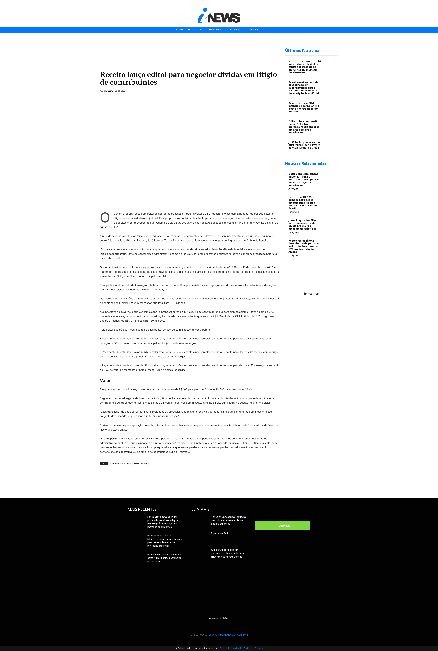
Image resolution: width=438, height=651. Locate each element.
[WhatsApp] (268, 90)
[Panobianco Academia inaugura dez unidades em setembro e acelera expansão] (199, 521)
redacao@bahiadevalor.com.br (226, 634)
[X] (424, 4)
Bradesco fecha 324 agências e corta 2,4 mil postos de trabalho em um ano (303, 107)
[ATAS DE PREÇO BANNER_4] (162, 46)
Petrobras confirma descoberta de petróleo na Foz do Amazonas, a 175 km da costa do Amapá (304, 246)
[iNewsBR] (311, 279)
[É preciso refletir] (199, 538)
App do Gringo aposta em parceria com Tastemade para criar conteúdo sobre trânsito (227, 553)
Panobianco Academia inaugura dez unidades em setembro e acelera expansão (228, 520)
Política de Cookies (253, 648)
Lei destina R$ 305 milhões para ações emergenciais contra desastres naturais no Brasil (302, 202)
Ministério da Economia (120, 463)
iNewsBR (108, 90)
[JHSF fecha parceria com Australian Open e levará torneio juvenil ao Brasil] (329, 146)
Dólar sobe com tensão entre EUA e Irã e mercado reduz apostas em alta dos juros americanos (303, 126)
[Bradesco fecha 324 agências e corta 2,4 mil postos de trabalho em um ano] (329, 107)
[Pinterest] (260, 90)
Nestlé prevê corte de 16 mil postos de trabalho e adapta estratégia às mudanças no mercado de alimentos (304, 66)
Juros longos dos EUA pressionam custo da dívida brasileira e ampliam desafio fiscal (302, 224)
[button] (434, 3)
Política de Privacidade (231, 648)
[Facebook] (409, 4)
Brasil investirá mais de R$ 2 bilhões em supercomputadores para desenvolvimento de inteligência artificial (303, 87)
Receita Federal (140, 463)
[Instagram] (417, 4)
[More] (276, 90)
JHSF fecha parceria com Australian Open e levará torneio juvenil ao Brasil (304, 144)
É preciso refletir (220, 533)
